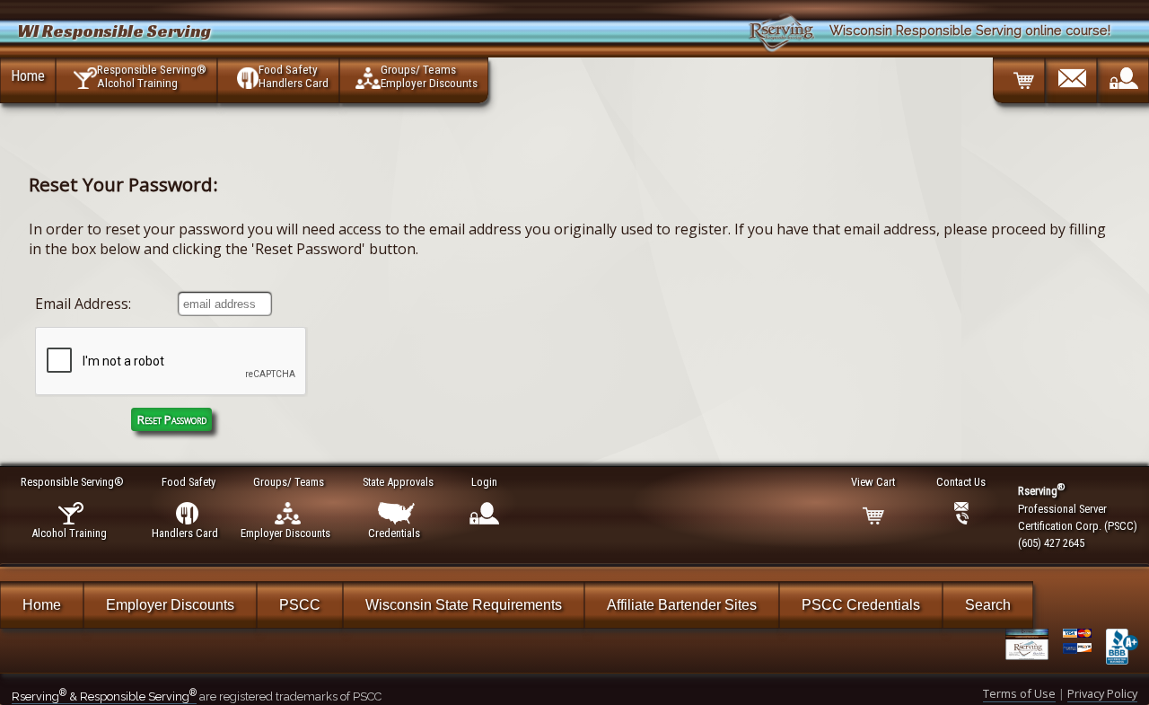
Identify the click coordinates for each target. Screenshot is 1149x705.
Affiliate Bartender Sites (682, 604)
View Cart (873, 482)
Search (988, 604)
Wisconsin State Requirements (463, 604)
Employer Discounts (170, 604)
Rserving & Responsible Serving (104, 696)
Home (28, 75)
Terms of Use (1019, 693)
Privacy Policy (1102, 693)
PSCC (299, 604)
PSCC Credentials (861, 604)
